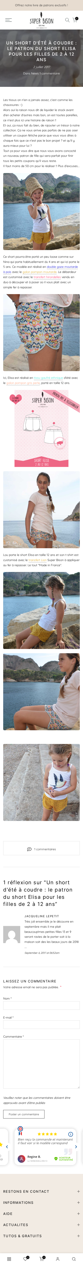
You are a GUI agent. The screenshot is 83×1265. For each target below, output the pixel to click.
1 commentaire (50, 73)
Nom (7, 998)
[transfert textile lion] (41, 509)
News (35, 73)
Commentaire (13, 1036)
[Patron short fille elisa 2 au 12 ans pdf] (41, 211)
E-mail (8, 1017)
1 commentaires (45, 849)
